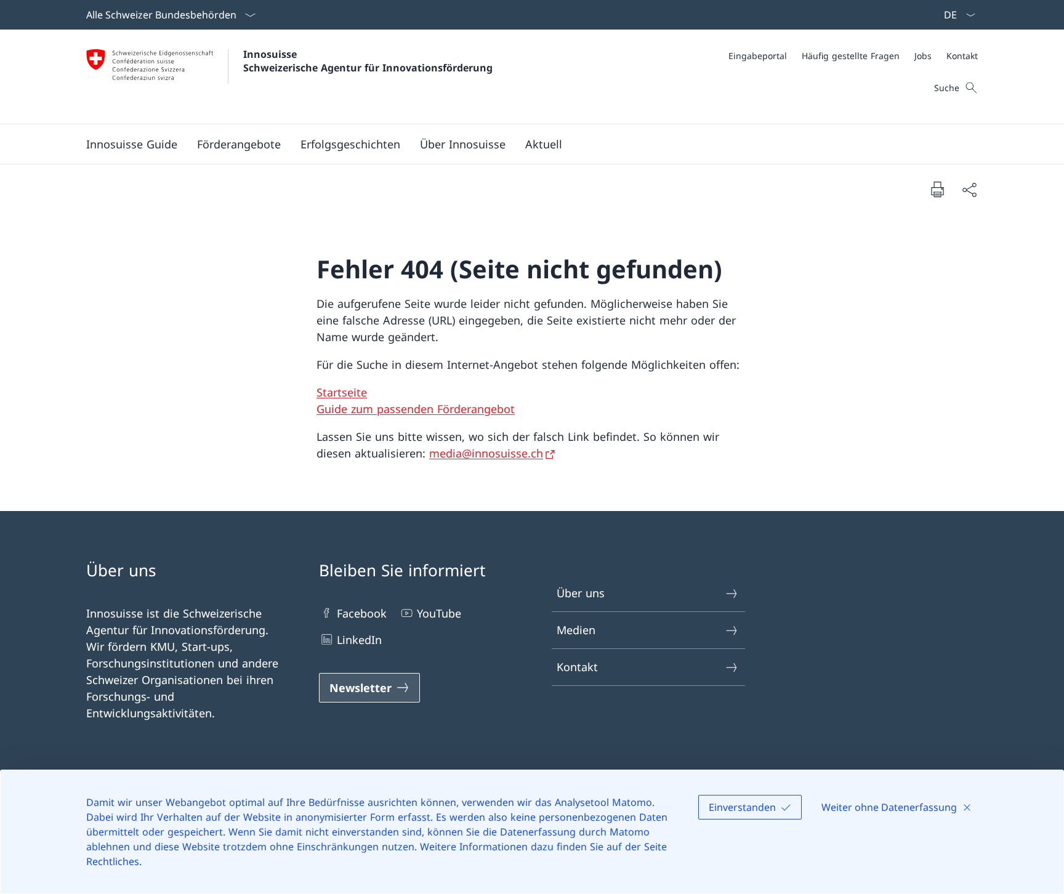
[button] (239, 144)
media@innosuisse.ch (486, 453)
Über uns (581, 593)
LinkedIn (359, 639)
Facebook (362, 613)
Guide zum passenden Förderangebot (415, 408)
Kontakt (577, 666)
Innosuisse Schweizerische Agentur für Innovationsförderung (368, 60)
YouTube (439, 613)
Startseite (341, 392)
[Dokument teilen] (969, 189)
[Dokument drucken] (937, 189)
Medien (576, 629)
